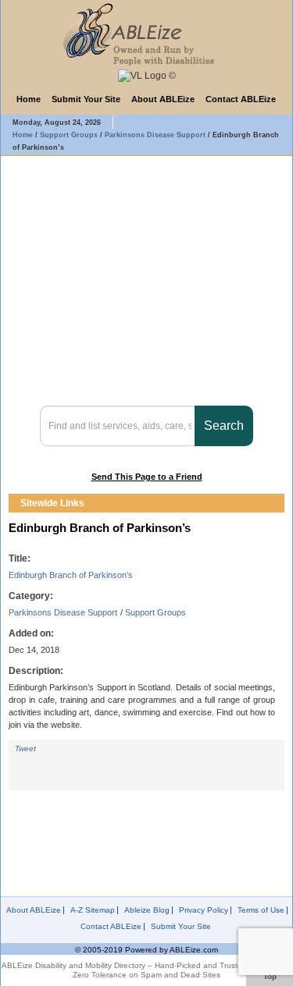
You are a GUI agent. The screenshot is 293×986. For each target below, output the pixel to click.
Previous (261, 503)
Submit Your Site (86, 99)
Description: (36, 670)
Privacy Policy (203, 910)
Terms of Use (261, 910)
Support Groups (155, 612)
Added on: (31, 633)
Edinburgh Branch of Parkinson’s (71, 575)
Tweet (25, 748)
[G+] (93, 763)
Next (275, 503)
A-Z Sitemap (92, 910)
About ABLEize (163, 99)
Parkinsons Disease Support (63, 612)
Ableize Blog (147, 910)
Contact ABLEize (240, 99)
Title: (19, 558)
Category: (31, 596)
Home (28, 99)
